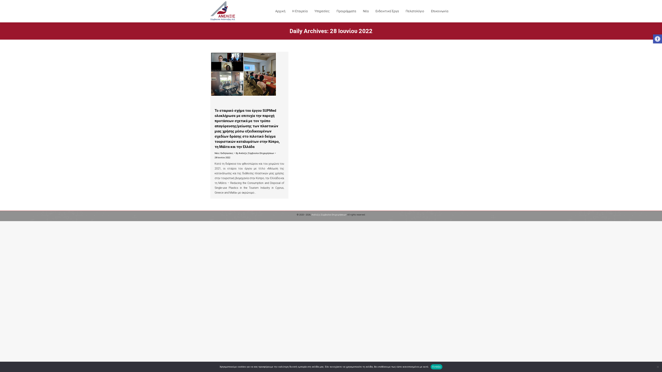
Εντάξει (436, 366)
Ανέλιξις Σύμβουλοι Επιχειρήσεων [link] (329, 214)
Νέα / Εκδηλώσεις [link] (224, 153)
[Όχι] (657, 367)
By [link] (255, 153)
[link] (657, 38)
